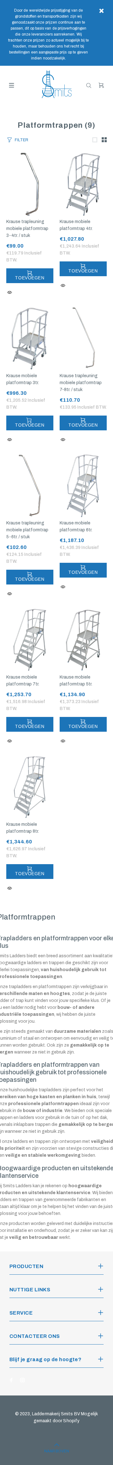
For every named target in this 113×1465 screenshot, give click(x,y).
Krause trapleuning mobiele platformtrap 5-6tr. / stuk (27, 530)
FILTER (21, 140)
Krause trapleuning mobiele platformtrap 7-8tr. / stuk (81, 382)
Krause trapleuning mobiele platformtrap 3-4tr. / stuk (27, 228)
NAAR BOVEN (56, 1451)
